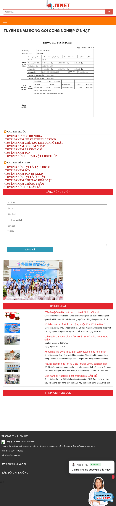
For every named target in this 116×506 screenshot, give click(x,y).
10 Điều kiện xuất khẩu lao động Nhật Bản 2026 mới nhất (75, 324)
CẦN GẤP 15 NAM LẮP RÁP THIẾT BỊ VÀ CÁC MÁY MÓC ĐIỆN (76, 338)
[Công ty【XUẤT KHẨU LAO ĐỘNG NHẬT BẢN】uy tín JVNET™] (58, 4)
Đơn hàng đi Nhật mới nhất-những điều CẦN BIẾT (72, 376)
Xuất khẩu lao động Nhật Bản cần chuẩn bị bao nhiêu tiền (75, 351)
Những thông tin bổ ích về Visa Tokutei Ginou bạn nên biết (76, 364)
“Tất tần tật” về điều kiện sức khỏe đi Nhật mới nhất (72, 312)
